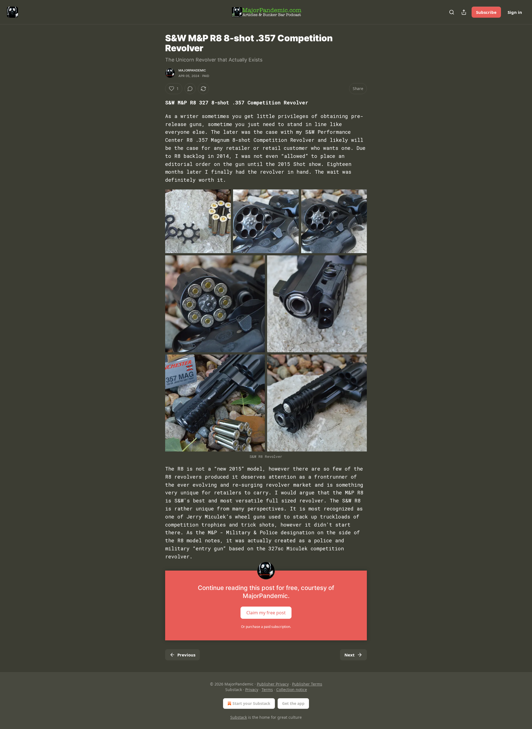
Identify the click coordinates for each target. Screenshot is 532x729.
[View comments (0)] (190, 88)
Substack (238, 717)
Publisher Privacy (273, 684)
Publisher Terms (307, 684)
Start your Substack (251, 703)
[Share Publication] (463, 12)
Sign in (515, 12)
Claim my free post (266, 613)
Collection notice (291, 689)
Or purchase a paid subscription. (266, 626)
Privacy (251, 689)
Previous (186, 655)
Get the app (293, 703)
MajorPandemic (192, 70)
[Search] (451, 12)
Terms (267, 689)
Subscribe (486, 12)
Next (349, 655)
